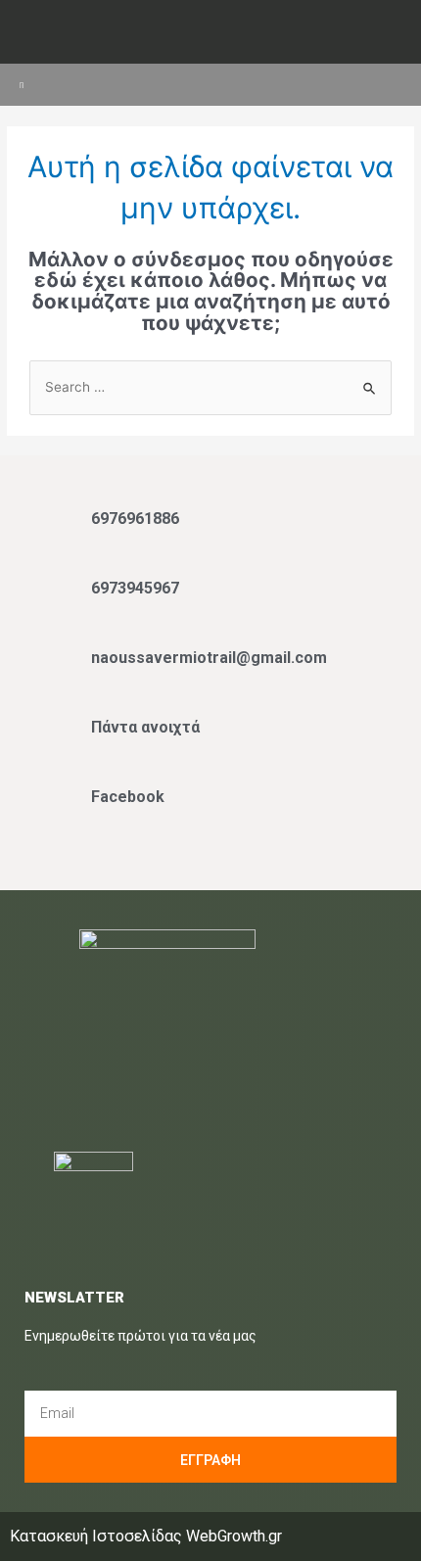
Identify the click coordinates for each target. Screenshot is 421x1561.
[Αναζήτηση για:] (210, 387)
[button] (387, 85)
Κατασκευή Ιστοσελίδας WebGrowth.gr (146, 1536)
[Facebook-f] (191, 34)
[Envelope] (229, 34)
